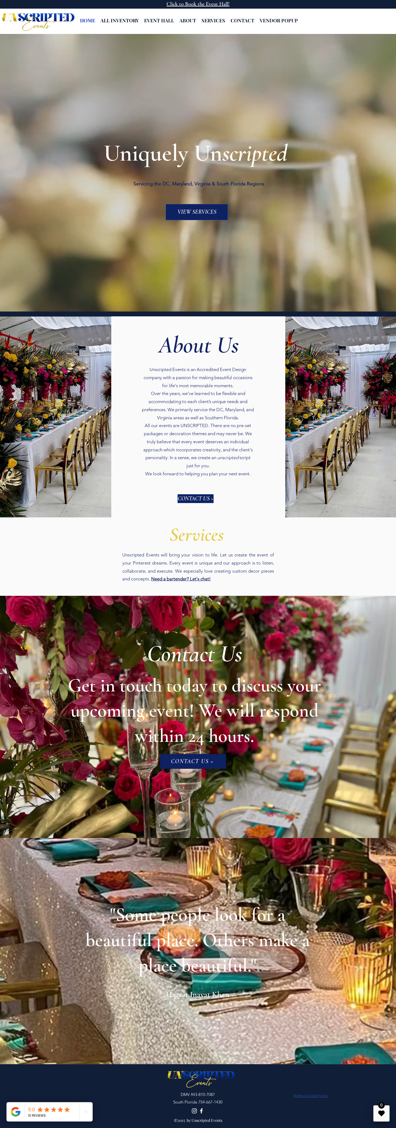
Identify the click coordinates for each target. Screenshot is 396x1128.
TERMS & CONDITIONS (310, 1096)
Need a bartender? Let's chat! (181, 579)
